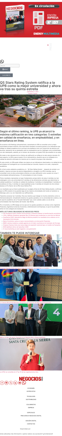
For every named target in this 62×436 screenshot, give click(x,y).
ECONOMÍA (31, 388)
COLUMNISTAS (31, 404)
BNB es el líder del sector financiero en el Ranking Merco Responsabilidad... (23, 337)
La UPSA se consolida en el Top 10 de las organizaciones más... (19, 372)
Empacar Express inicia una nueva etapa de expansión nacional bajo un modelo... (25, 268)
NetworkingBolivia (36, 429)
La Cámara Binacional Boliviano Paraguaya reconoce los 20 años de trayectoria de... (26, 302)
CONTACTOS (31, 424)
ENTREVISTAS (31, 391)
